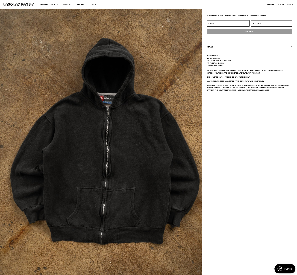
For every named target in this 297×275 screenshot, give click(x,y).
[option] (50, 142)
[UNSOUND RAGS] (18, 4)
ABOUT (93, 4)
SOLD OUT (257, 23)
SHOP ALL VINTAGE (47, 4)
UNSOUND (67, 4)
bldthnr (80, 4)
